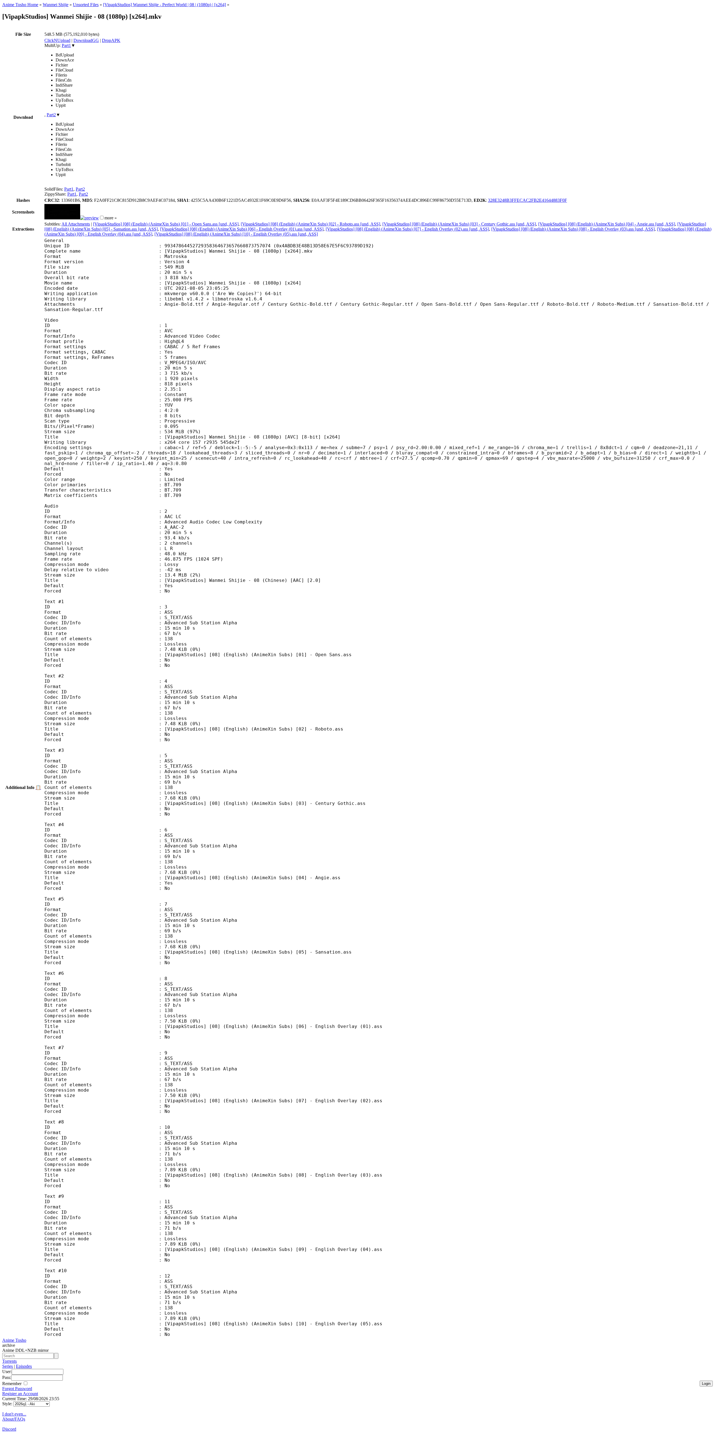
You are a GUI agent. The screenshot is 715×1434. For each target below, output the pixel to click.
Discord (9, 1429)
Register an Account (20, 1393)
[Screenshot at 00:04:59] (89, 217)
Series (7, 1366)
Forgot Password (17, 1388)
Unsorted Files (86, 4)
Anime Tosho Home (20, 4)
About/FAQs (13, 1419)
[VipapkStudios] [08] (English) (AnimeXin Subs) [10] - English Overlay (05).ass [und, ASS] (236, 234)
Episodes (24, 1366)
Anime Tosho (14, 1340)
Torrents (9, 1361)
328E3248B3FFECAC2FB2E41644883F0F (527, 200)
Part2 (51, 114)
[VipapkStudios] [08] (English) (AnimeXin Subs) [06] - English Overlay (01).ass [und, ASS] (241, 229)
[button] (102, 217)
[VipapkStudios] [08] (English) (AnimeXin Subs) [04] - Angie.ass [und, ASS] (606, 224)
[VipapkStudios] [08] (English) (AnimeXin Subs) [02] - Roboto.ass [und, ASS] (310, 224)
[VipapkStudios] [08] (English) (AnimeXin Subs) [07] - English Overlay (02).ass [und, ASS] (407, 229)
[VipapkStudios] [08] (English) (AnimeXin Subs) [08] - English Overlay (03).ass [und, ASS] (573, 229)
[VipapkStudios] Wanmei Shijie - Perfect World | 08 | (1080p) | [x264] (164, 4)
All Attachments (75, 224)
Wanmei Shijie (55, 4)
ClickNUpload (57, 40)
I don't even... (14, 1414)
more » (110, 217)
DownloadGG (86, 40)
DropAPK (111, 40)
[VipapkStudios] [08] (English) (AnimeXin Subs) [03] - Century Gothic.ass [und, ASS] (459, 224)
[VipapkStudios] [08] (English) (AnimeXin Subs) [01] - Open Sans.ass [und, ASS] (166, 224)
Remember (12, 1383)
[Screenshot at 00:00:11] (62, 217)
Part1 (66, 45)
